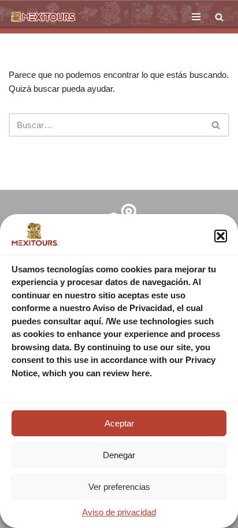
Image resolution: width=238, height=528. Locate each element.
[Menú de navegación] (196, 17)
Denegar (119, 455)
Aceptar (119, 423)
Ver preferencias (119, 487)
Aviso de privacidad (119, 512)
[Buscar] (219, 17)
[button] (220, 236)
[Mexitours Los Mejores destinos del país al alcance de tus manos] (43, 16)
